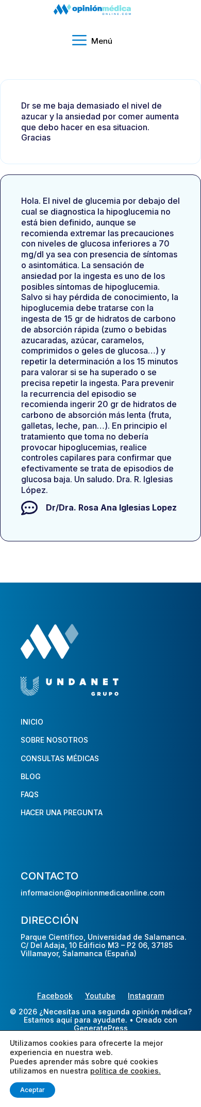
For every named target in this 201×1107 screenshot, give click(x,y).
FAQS (30, 794)
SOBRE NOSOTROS (54, 739)
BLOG (31, 776)
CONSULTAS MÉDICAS (60, 758)
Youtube (100, 995)
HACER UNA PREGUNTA (62, 812)
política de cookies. (125, 1070)
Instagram (146, 995)
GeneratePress (101, 1028)
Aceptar (32, 1090)
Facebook (55, 995)
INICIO (32, 721)
